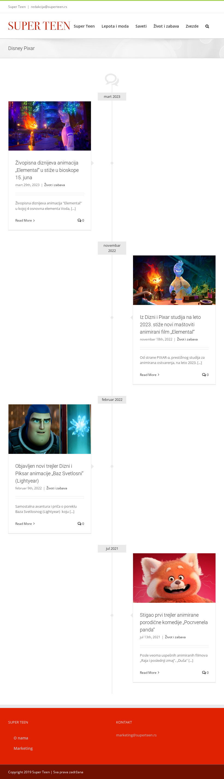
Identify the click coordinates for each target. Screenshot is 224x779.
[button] (207, 25)
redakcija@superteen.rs (49, 6)
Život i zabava (49, 138)
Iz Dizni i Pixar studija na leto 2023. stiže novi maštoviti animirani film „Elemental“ (168, 270)
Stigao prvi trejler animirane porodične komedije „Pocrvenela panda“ (168, 568)
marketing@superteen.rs (136, 735)
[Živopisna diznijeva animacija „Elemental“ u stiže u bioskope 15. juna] (49, 126)
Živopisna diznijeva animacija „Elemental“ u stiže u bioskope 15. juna (43, 116)
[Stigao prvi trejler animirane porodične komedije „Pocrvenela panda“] (174, 577)
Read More (23, 220)
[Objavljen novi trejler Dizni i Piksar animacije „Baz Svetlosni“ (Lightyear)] (49, 429)
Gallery (56, 116)
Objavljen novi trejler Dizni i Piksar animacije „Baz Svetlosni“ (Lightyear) (43, 419)
